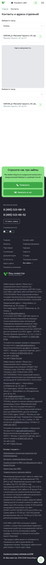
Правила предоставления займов (17, 472)
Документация (9, 256)
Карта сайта (8, 263)
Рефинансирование (31, 244)
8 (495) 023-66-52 (14, 214)
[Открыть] (5, 233)
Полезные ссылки (30, 259)
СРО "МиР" (32, 326)
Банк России (16, 358)
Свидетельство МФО (12, 469)
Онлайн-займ (28, 240)
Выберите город (8, 89)
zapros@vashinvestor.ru (25, 345)
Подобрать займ (20, 3)
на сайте (26, 348)
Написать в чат (25, 192)
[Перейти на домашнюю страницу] (3, 3)
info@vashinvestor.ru (16, 313)
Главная (5, 9)
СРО (13, 441)
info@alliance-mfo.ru (21, 422)
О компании (8, 252)
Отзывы (26, 256)
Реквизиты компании (12, 267)
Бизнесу (6, 244)
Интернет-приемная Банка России (17, 459)
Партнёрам (8, 248)
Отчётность (8, 259)
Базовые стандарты (11, 449)
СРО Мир (15, 356)
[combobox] (23, 94)
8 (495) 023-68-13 (14, 209)
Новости (26, 252)
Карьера (26, 248)
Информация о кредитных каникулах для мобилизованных (20, 454)
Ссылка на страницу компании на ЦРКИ (18, 554)
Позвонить (25, 185)
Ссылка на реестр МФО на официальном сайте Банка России (22, 464)
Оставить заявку (11, 221)
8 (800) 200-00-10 (25, 353)
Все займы (27, 263)
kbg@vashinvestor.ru (16, 396)
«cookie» (6, 533)
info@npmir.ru (14, 337)
